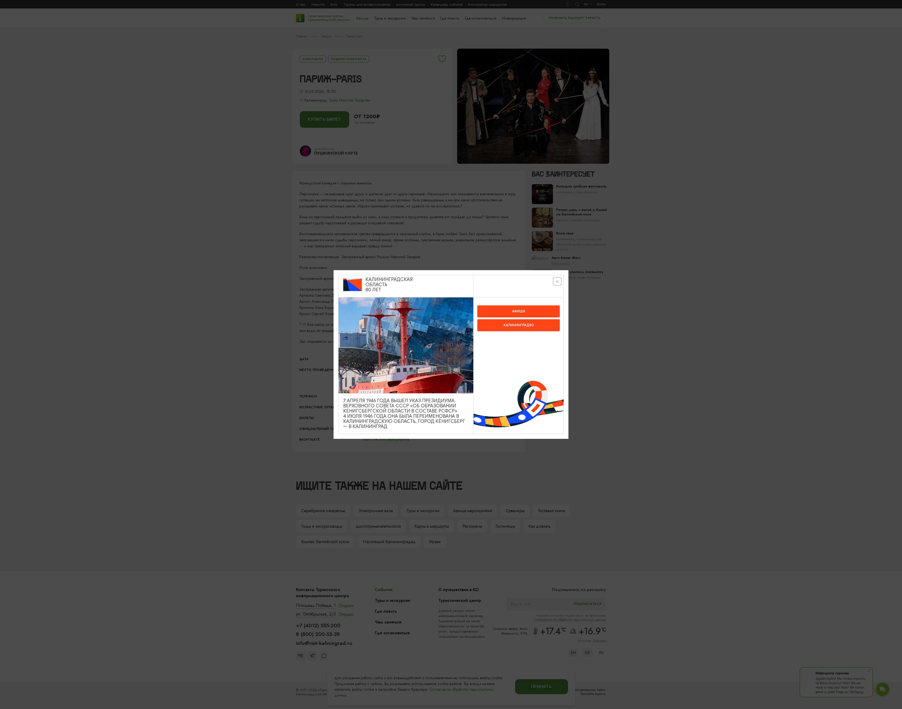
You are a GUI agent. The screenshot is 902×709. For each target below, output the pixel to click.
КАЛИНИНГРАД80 (519, 325)
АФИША (518, 311)
